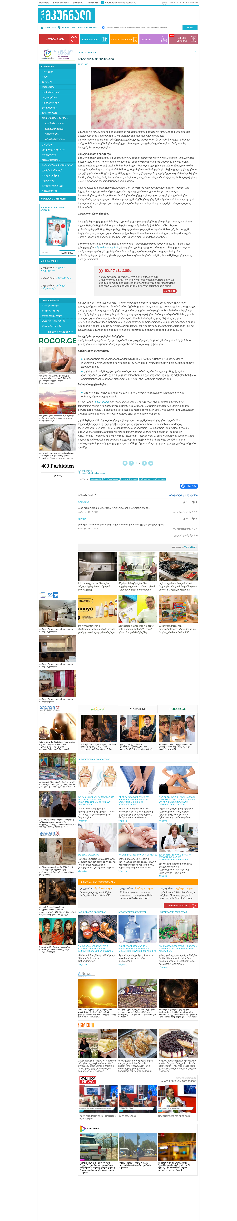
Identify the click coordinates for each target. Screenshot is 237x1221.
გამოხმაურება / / (187, 512)
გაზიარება (191, 486)
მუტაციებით (101, 402)
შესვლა (174, 3)
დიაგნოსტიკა (49, 190)
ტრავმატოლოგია (55, 139)
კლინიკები (50, 28)
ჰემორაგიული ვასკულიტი (152, 479)
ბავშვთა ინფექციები (53, 269)
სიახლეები (48, 71)
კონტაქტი (93, 3)
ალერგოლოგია (50, 102)
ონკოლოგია (49, 154)
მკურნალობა (63, 278)
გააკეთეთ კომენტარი (183, 495)
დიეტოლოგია (49, 107)
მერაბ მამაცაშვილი (52, 315)
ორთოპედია (52, 133)
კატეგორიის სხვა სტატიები (94, 759)
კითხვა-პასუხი (49, 261)
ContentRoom (184, 547)
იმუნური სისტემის (106, 247)
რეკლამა (78, 3)
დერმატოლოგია (54, 123)
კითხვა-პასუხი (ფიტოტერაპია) (98, 882)
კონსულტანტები (50, 301)
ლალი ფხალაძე (50, 310)
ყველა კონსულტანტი (60, 331)
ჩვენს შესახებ (61, 3)
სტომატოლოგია (51, 92)
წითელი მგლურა (128, 479)
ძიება (190, 28)
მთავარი (44, 3)
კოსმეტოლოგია (51, 159)
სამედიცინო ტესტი (52, 185)
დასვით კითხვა (177, 906)
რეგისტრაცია (190, 3)
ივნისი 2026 (67, 253)
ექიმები (65, 28)
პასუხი (168, 291)
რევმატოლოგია (54, 128)
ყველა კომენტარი (186, 535)
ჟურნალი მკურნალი (86, 28)
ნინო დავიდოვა (50, 305)
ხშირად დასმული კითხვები (120, 3)
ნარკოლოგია (49, 112)
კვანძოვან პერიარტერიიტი (104, 479)
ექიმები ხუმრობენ (52, 170)
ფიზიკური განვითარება (54, 287)
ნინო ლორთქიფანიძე (53, 321)
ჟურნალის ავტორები (53, 199)
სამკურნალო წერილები (92, 912)
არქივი (45, 253)
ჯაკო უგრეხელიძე (51, 326)
